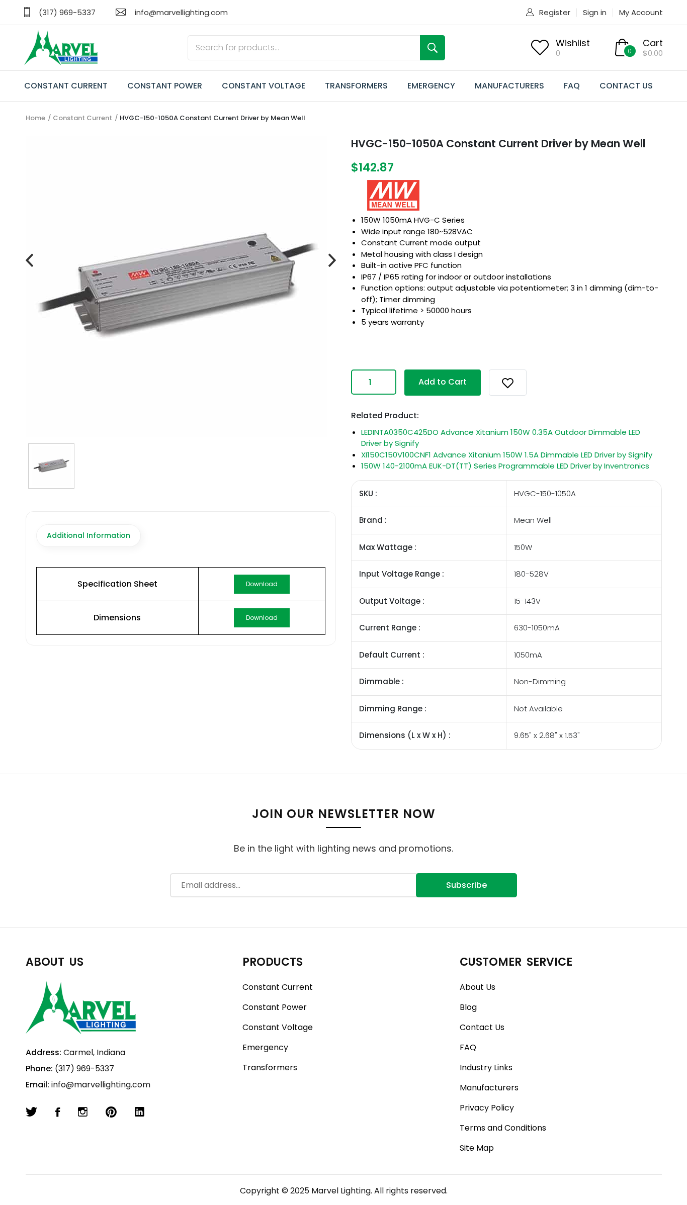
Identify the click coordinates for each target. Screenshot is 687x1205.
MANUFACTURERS (509, 85)
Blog (468, 1007)
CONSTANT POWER (164, 85)
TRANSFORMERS (356, 85)
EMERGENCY (431, 85)
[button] (508, 382)
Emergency (265, 1047)
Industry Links (486, 1067)
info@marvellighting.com (181, 12)
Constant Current (82, 118)
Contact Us (482, 1027)
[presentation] (29, 260)
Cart (653, 43)
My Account (641, 12)
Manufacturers (489, 1087)
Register (554, 12)
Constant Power (274, 1007)
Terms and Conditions (503, 1128)
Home (35, 118)
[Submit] (432, 47)
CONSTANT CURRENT (66, 85)
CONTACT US (626, 85)
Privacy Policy (487, 1108)
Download (262, 584)
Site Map (477, 1148)
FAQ (572, 85)
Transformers (269, 1067)
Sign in (595, 12)
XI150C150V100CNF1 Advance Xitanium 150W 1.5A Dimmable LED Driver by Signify (506, 454)
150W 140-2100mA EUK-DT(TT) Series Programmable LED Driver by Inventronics (505, 465)
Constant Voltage (277, 1027)
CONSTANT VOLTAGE (263, 85)
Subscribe (466, 885)
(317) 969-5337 (67, 12)
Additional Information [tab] (88, 535)
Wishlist (573, 43)
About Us (477, 987)
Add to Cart (442, 382)
